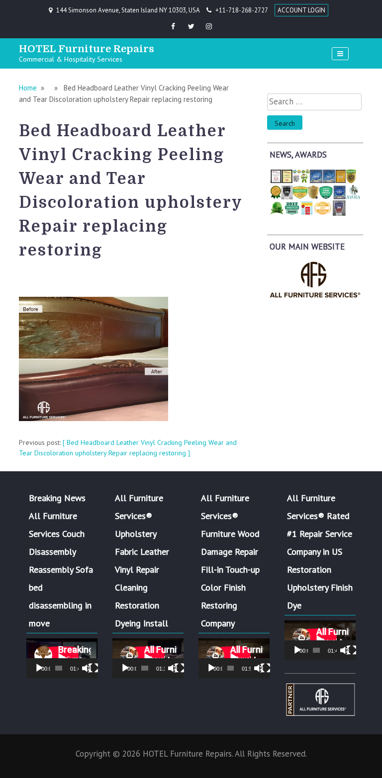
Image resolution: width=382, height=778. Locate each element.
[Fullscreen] (93, 668)
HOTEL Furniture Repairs (86, 49)
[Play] (39, 668)
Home (28, 87)
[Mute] (87, 668)
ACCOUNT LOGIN (301, 10)
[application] (61, 658)
